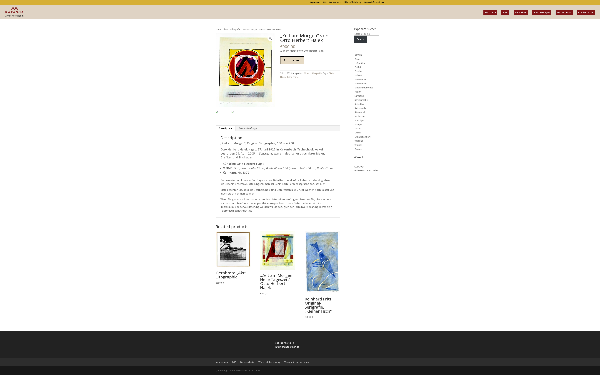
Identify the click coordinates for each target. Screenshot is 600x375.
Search (360, 39)
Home (218, 29)
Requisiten (521, 12)
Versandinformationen (374, 2)
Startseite (490, 12)
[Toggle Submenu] (378, 55)
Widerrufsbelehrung (352, 2)
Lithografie (235, 29)
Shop (505, 12)
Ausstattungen (541, 12)
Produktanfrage (248, 128)
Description (225, 128)
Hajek (283, 76)
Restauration (564, 12)
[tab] (225, 128)
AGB (325, 2)
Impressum (315, 2)
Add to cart (292, 60)
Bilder (225, 29)
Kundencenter (586, 12)
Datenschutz (335, 2)
